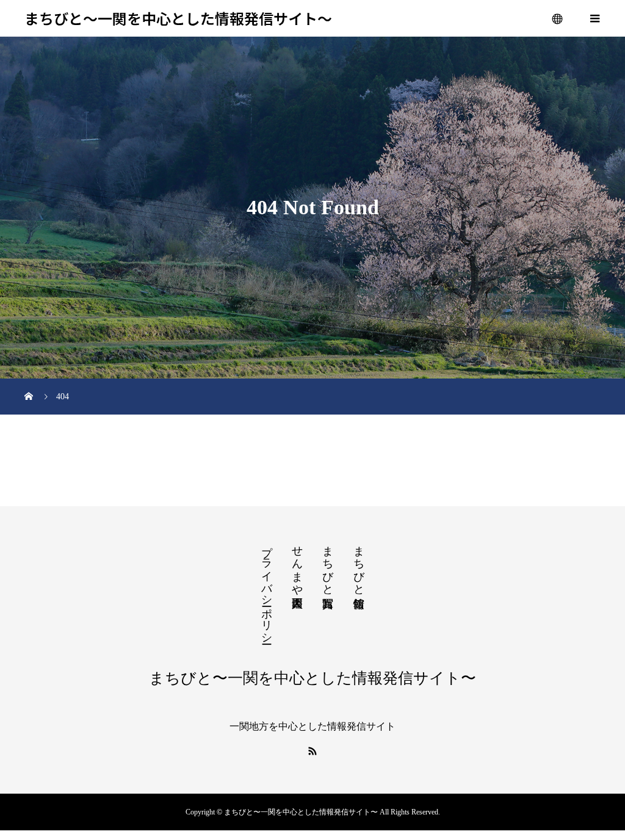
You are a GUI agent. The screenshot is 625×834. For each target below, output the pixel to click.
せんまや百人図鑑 (297, 564)
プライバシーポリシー (267, 588)
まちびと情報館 (359, 564)
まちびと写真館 (328, 564)
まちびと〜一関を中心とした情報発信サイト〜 (178, 18)
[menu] (558, 18)
